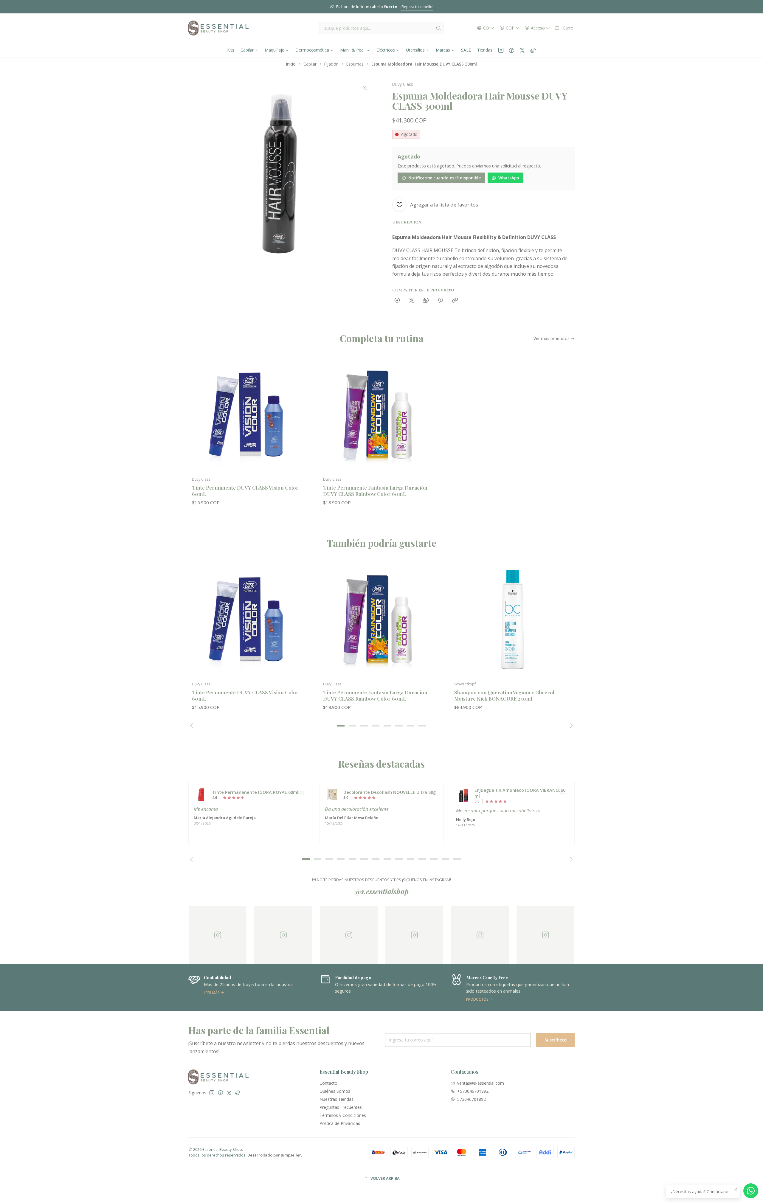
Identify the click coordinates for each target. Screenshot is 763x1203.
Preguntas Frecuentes (341, 1107)
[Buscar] (438, 28)
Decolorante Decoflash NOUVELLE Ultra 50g (389, 792)
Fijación (331, 64)
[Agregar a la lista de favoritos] (302, 405)
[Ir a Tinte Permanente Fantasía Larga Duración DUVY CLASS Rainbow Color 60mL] (381, 414)
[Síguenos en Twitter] (522, 50)
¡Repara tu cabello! (417, 6)
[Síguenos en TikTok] (533, 50)
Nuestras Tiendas (336, 1099)
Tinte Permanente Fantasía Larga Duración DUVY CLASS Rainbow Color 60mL (375, 490)
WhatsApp (508, 178)
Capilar (310, 64)
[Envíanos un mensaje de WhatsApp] (750, 1190)
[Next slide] (570, 725)
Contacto (328, 1083)
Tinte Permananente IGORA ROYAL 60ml (255, 792)
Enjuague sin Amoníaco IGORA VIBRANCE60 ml (519, 793)
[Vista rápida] (302, 421)
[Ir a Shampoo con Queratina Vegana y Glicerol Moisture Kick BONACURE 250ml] (512, 619)
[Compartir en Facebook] (397, 300)
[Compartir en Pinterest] (440, 300)
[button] (341, 725)
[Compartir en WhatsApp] (426, 300)
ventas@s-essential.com (480, 1083)
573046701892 (471, 1099)
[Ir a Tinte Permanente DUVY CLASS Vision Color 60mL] (250, 414)
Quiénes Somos (335, 1091)
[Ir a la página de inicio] (218, 28)
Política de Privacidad (340, 1123)
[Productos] (493, 987)
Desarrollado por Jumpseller (274, 1155)
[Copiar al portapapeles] (455, 300)
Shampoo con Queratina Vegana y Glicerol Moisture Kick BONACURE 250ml (504, 695)
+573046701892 (472, 1091)
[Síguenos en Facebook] (511, 50)
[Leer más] (230, 987)
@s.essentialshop (382, 891)
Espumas (355, 64)
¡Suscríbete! (555, 1040)
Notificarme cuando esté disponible (444, 178)
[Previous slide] (192, 725)
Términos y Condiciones (343, 1115)
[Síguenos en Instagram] (501, 50)
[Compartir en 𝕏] (412, 300)
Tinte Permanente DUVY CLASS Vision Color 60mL (245, 490)
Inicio (291, 64)
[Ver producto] (201, 794)
